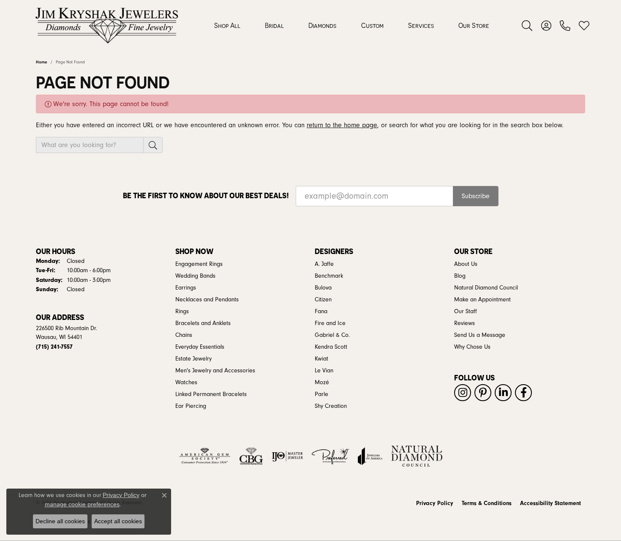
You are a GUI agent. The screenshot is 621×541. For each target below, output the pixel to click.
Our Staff (465, 311)
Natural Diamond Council (486, 287)
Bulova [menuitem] (323, 287)
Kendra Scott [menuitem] (331, 347)
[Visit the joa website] (370, 456)
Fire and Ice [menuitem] (330, 323)
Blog (460, 276)
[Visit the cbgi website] (251, 456)
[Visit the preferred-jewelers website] (330, 456)
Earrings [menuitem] (185, 287)
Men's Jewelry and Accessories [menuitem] (215, 370)
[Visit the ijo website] (287, 456)
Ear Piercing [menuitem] (190, 406)
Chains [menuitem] (183, 335)
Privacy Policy (434, 503)
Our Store (473, 25)
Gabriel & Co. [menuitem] (332, 335)
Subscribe (476, 196)
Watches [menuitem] (186, 382)
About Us (465, 264)
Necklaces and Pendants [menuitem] (207, 299)
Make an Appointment (482, 299)
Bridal (274, 25)
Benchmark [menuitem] (329, 276)
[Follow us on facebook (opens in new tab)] (523, 392)
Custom (372, 25)
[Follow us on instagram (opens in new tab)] (462, 392)
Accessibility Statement (550, 503)
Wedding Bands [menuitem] (195, 276)
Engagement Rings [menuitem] (199, 264)
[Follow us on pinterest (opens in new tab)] (482, 392)
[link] (565, 25)
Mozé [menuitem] (322, 382)
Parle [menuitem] (321, 394)
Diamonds (322, 25)
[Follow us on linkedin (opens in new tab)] (503, 392)
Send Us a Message (479, 335)
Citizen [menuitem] (323, 299)
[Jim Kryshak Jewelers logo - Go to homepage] (106, 25)
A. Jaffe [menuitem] (324, 264)
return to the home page (342, 125)
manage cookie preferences (82, 504)
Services (421, 25)
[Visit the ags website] (205, 456)
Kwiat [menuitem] (321, 358)
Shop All (227, 25)
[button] (527, 25)
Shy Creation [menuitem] (331, 406)
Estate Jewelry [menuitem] (193, 358)
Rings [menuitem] (182, 311)
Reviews (464, 323)
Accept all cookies (118, 521)
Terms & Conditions (487, 503)
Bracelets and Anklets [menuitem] (203, 323)
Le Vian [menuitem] (324, 370)
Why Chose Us (472, 347)
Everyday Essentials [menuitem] (199, 347)
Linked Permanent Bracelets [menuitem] (211, 394)
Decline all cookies (60, 521)
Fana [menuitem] (321, 311)
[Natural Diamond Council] (416, 456)
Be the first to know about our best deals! (206, 195)
